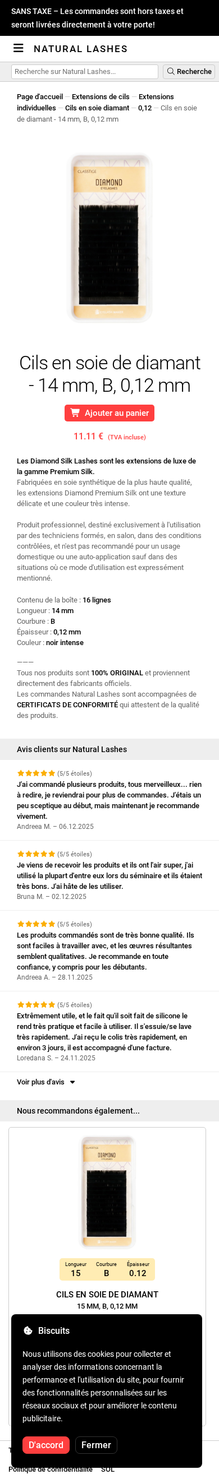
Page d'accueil (40, 96)
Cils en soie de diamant (107, 1300)
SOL (108, 1469)
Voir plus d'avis (42, 1082)
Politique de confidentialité (50, 1469)
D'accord (46, 1445)
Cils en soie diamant (97, 108)
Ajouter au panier (114, 413)
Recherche (193, 71)
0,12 (145, 108)
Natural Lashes (81, 48)
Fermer (96, 1445)
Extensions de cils (101, 96)
